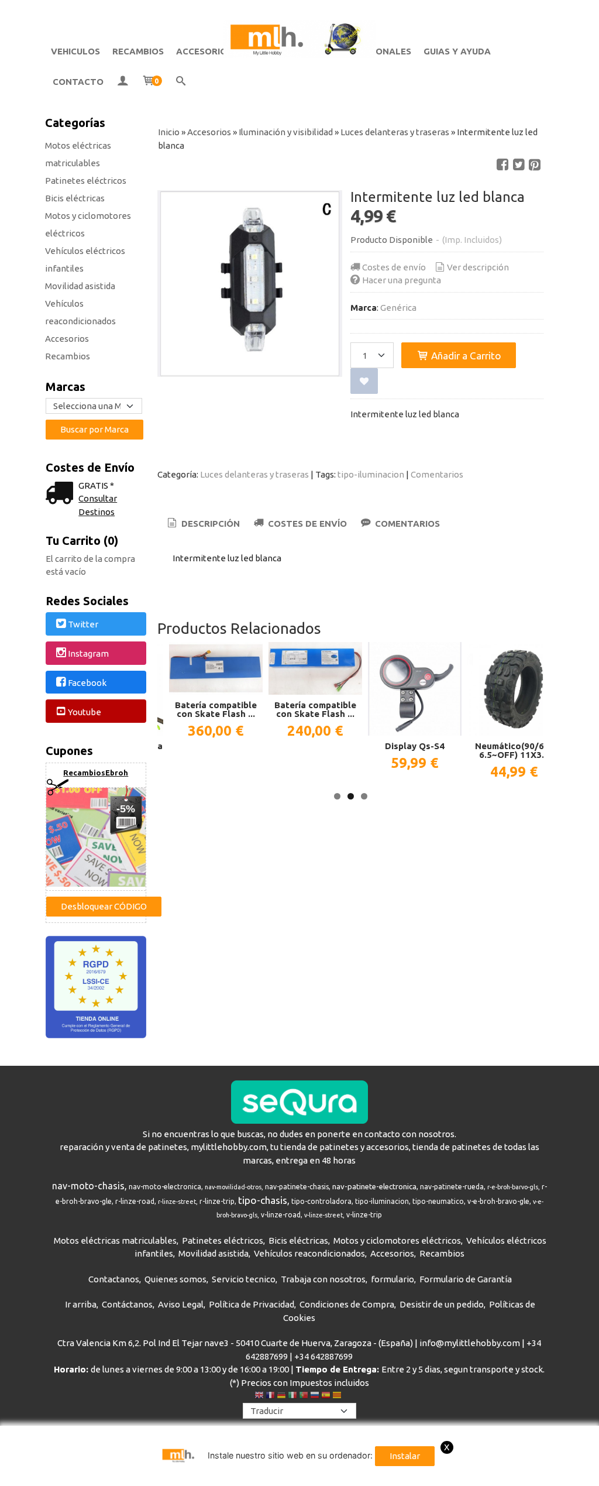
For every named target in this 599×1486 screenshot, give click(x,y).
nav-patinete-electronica (374, 1186)
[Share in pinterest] (534, 165)
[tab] (203, 524)
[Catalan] (338, 1396)
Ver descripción (478, 267)
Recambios (67, 356)
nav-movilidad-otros (233, 1186)
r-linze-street (177, 1201)
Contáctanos (127, 1304)
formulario (392, 1279)
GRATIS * (96, 485)
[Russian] (314, 1396)
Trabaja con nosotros (323, 1279)
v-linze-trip (364, 1215)
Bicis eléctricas (75, 198)
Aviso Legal (181, 1304)
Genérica (398, 308)
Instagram (88, 653)
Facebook (87, 683)
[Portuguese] (303, 1396)
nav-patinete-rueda (452, 1186)
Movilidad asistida (80, 286)
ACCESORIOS (204, 51)
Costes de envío (394, 267)
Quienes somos (175, 1279)
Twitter (83, 625)
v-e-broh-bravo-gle (498, 1201)
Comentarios (437, 474)
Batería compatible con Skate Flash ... (216, 709)
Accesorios (67, 339)
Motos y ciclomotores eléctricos (88, 224)
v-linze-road (281, 1215)
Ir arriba (81, 1304)
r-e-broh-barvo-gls (512, 1186)
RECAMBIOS (138, 51)
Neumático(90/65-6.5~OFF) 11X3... (514, 750)
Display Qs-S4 (415, 746)
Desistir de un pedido (442, 1304)
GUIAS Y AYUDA (457, 51)
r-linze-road (134, 1201)
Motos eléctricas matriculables (78, 154)
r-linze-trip (217, 1201)
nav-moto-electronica (165, 1186)
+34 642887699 (323, 1356)
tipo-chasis (262, 1200)
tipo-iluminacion (371, 474)
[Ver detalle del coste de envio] (62, 494)
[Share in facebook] (502, 165)
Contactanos (113, 1279)
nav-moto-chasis (88, 1185)
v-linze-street (323, 1215)
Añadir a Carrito (465, 355)
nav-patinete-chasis (297, 1186)
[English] (259, 1396)
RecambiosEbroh (95, 772)
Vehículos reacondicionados (80, 312)
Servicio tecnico (244, 1279)
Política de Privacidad (251, 1304)
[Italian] (292, 1396)
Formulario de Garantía (465, 1279)
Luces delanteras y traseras (254, 474)
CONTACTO (78, 82)
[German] (281, 1396)
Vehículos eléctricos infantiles (85, 259)
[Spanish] (326, 1396)
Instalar (405, 1456)
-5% (125, 809)
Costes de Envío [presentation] (306, 523)
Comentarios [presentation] (406, 523)
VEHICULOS (75, 51)
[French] (270, 1396)
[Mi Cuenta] (122, 82)
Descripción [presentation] (209, 523)
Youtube (84, 712)
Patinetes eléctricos (85, 181)
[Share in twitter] (519, 165)
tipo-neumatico (438, 1201)
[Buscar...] (181, 82)
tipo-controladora (321, 1201)
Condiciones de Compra (347, 1304)
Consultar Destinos (97, 505)
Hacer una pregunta (401, 280)
